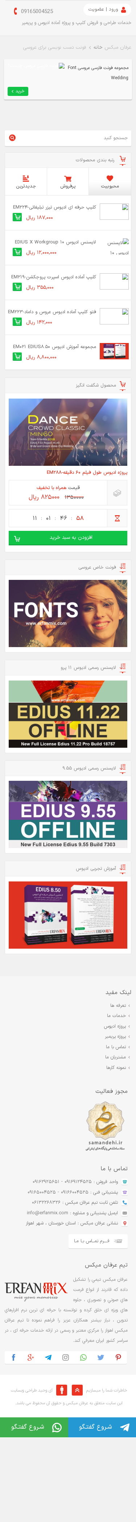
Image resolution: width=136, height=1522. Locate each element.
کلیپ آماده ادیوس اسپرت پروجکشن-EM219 (53, 277)
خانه (98, 47)
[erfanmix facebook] (13, 1357)
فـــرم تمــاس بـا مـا (92, 1241)
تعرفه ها (118, 1005)
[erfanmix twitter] (101, 1357)
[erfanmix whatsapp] (83, 1357)
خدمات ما (116, 1016)
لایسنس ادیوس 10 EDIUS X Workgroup (55, 242)
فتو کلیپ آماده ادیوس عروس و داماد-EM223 (52, 312)
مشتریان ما (115, 1057)
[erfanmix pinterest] (118, 1357)
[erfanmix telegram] (48, 1357)
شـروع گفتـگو (27, 1427)
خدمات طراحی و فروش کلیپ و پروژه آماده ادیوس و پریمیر (76, 23)
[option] (66, 1126)
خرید (20, 91)
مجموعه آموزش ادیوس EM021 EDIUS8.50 (54, 347)
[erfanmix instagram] (65, 1357)
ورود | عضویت (103, 9)
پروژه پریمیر (115, 1036)
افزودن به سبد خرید (71, 537)
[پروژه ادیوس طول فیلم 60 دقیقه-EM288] (68, 432)
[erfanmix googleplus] (31, 1357)
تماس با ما (116, 1047)
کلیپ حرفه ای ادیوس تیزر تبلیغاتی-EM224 (54, 207)
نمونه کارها (116, 1067)
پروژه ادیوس (115, 1026)
